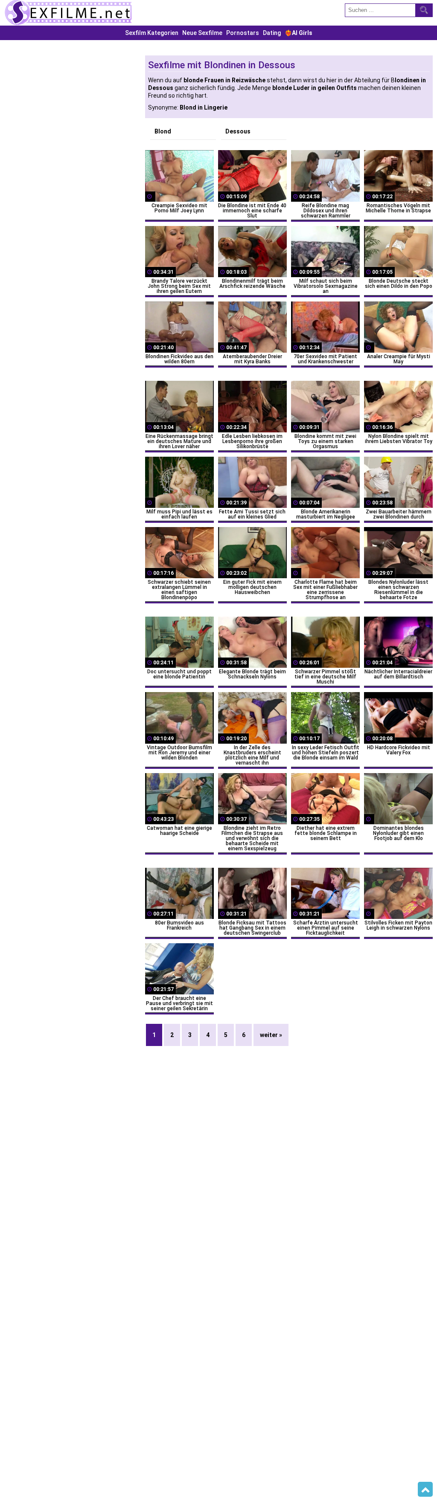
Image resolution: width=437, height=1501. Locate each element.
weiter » (271, 1035)
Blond (162, 131)
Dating (272, 32)
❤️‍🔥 (298, 32)
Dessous (238, 131)
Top (425, 1489)
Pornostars (242, 32)
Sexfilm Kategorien (151, 32)
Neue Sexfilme (202, 32)
